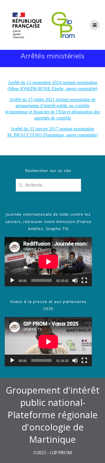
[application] (48, 261)
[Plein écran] (84, 280)
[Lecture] (12, 280)
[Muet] (75, 280)
